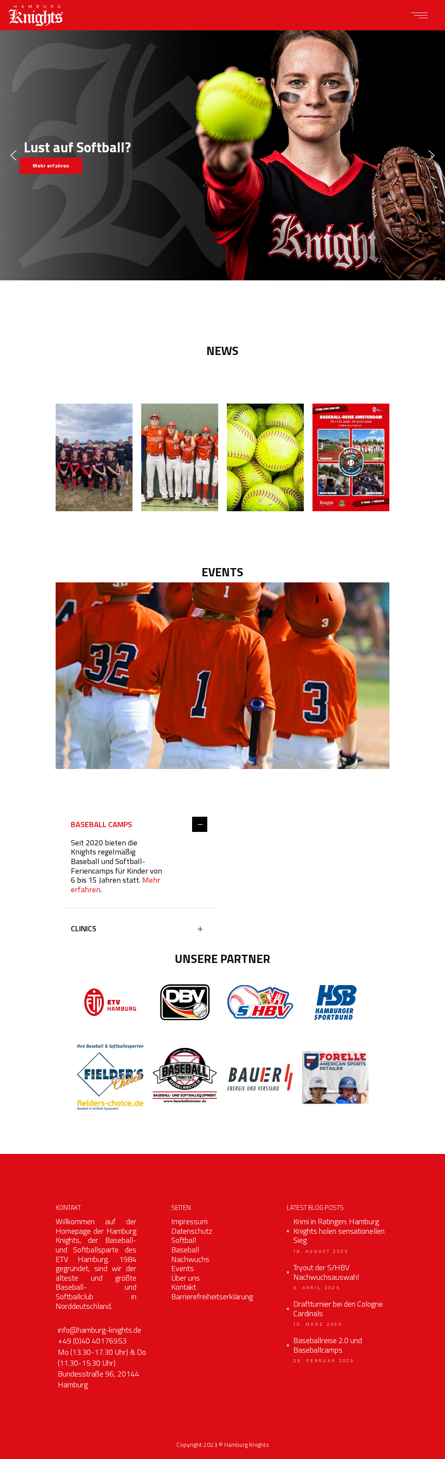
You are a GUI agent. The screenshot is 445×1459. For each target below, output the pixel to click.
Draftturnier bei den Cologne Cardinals (338, 1308)
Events (182, 1268)
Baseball (185, 1249)
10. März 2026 (317, 1324)
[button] (13, 155)
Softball (183, 1240)
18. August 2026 (321, 1252)
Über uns (185, 1278)
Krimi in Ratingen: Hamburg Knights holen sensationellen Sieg (339, 1231)
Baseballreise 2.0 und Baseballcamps (327, 1345)
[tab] (139, 825)
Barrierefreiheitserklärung (212, 1296)
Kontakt (183, 1287)
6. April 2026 (316, 1288)
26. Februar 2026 (324, 1361)
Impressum (189, 1221)
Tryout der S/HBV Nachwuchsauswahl (326, 1272)
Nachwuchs (190, 1259)
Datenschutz (191, 1231)
